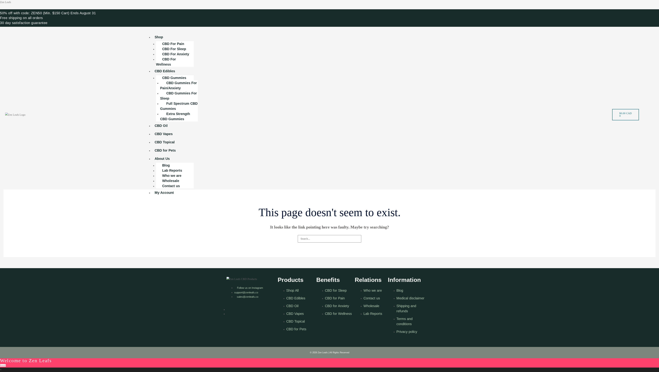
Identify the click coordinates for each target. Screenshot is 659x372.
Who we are (171, 176)
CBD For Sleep (174, 49)
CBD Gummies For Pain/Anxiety (178, 85)
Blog (166, 165)
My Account (164, 192)
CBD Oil (161, 126)
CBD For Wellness (166, 61)
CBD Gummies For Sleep (178, 95)
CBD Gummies (174, 78)
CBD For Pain (173, 44)
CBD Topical (165, 142)
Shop (159, 37)
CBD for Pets (165, 150)
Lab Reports (172, 170)
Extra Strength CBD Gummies (175, 116)
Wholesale (170, 181)
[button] (376, 30)
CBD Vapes (164, 134)
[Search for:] (329, 238)
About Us (162, 159)
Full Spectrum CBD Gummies (179, 106)
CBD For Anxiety (175, 54)
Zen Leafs (5, 2)
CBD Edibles (165, 71)
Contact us (171, 186)
